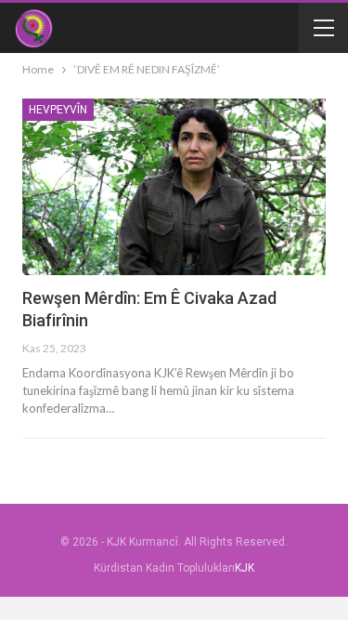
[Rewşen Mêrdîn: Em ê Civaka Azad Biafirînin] (174, 187)
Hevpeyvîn (58, 109)
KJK (244, 567)
